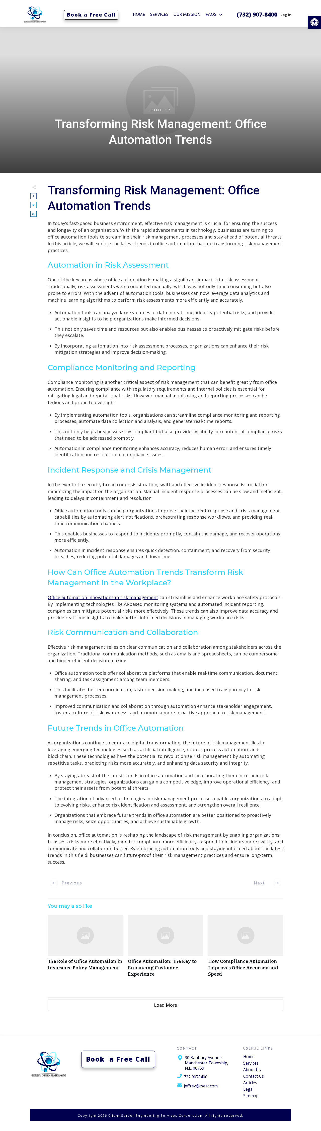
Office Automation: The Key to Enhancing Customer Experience (165, 948)
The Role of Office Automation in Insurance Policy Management (85, 948)
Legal (248, 1089)
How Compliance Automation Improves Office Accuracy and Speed (245, 948)
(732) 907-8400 (257, 14)
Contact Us (253, 1076)
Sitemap (251, 1095)
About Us (252, 1069)
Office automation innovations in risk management (103, 597)
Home (249, 1056)
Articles (250, 1082)
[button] (314, 22)
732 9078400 (195, 1077)
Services (251, 1063)
